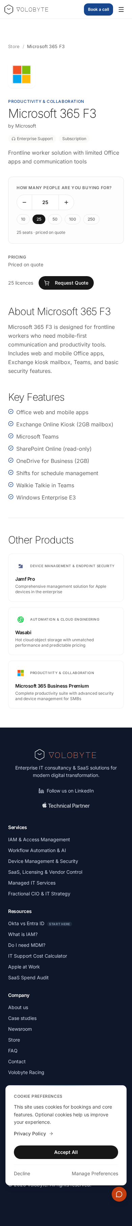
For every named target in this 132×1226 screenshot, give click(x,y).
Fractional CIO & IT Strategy (39, 893)
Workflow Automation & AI (37, 850)
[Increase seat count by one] (66, 202)
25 (39, 219)
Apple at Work (24, 966)
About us (18, 1007)
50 (55, 219)
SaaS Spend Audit (28, 977)
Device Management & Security (43, 861)
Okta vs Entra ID (39, 923)
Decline (22, 1173)
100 (72, 219)
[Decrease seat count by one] (24, 202)
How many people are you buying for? (64, 187)
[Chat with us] (119, 1194)
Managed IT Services (32, 883)
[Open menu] (121, 9)
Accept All (66, 1152)
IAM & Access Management (39, 839)
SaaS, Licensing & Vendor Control (45, 872)
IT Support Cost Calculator (37, 956)
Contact (17, 1061)
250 (91, 219)
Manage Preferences (95, 1173)
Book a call (98, 9)
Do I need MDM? (26, 945)
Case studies (22, 1018)
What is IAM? (23, 934)
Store (14, 46)
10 (23, 219)
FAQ (13, 1050)
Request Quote (71, 283)
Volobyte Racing (26, 1072)
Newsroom (20, 1029)
